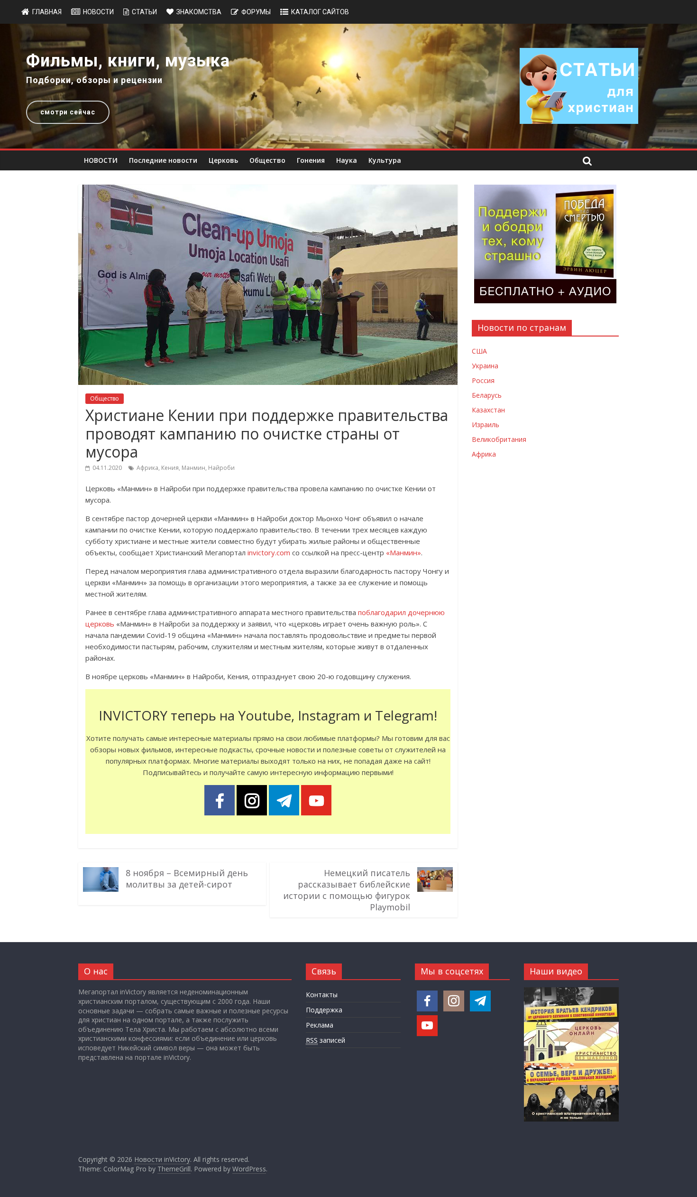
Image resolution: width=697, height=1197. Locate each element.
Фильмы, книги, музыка (128, 61)
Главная (47, 12)
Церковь (223, 160)
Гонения (311, 160)
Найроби (221, 468)
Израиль (485, 424)
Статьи (144, 12)
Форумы (256, 12)
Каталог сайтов (320, 12)
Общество (267, 160)
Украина (485, 365)
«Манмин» (403, 552)
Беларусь (487, 395)
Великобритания (499, 439)
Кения (170, 468)
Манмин (193, 468)
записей (325, 1040)
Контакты (322, 994)
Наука (346, 160)
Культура (384, 160)
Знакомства (198, 12)
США (479, 350)
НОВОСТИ (101, 160)
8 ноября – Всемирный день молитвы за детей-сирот (187, 878)
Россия (483, 380)
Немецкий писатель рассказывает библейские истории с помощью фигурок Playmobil (346, 890)
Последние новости (163, 160)
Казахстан (488, 409)
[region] (348, 86)
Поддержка (324, 1009)
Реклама (319, 1024)
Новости (98, 12)
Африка (147, 468)
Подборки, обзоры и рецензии (94, 80)
